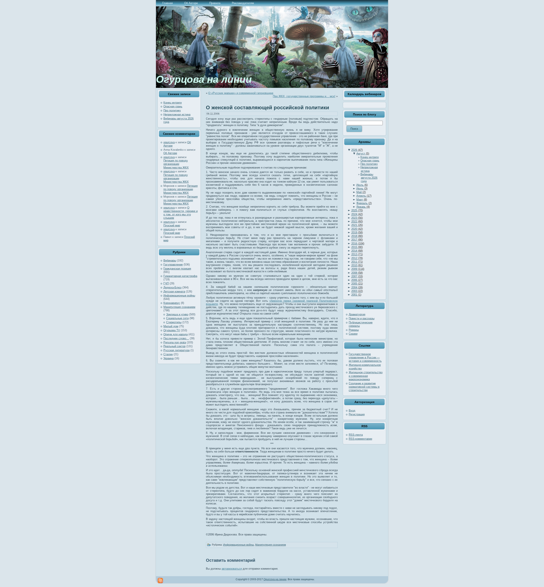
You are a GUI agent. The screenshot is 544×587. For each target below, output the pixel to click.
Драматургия (357, 314)
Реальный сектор (174, 346)
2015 (357, 247)
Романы (354, 329)
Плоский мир (171, 225)
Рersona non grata (174, 342)
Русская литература (176, 350)
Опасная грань (172, 106)
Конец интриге (172, 102)
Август (362, 153)
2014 (357, 250)
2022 (357, 221)
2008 (357, 272)
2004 (357, 287)
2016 (357, 243)
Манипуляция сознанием (179, 307)
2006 (357, 280)
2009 (357, 269)
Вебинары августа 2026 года (368, 178)
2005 (357, 283)
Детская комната (174, 291)
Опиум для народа (175, 334)
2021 (357, 225)
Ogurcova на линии (275, 579)
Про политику (172, 110)
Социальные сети (177, 318)
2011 (357, 261)
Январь (363, 206)
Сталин (168, 354)
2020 (357, 228)
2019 (357, 232)
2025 (357, 210)
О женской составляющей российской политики (267, 107)
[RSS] (160, 580)
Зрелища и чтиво (177, 314)
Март (361, 199)
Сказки (353, 333)
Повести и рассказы (361, 318)
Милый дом (170, 326)
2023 (357, 217)
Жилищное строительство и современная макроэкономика (365, 376)
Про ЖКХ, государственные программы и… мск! (304, 96)
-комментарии (360, 438)
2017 (357, 239)
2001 (356, 294)
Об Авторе (170, 153)
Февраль (364, 203)
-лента (356, 434)
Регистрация (357, 414)
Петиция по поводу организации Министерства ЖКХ (176, 164)
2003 (357, 291)
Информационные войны (179, 295)
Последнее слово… (176, 338)
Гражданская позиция (177, 268)
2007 (357, 276)
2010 (357, 265)
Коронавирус (171, 303)
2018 (357, 236)
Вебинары (169, 260)
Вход (352, 410)
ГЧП (166, 283)
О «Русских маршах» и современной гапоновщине (240, 93)
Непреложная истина (176, 114)
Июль (362, 185)
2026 (357, 150)
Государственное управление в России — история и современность (365, 357)
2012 (357, 258)
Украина (168, 358)
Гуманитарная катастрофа (180, 276)
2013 (357, 254)
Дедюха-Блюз (172, 287)
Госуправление (173, 264)
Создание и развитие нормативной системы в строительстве (364, 387)
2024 (357, 214)
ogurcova (169, 142)
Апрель (363, 195)
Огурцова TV (171, 330)
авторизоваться (232, 568)
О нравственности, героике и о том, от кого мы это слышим (180, 213)
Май (361, 192)
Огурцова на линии (204, 79)
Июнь (361, 188)
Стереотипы (173, 322)
